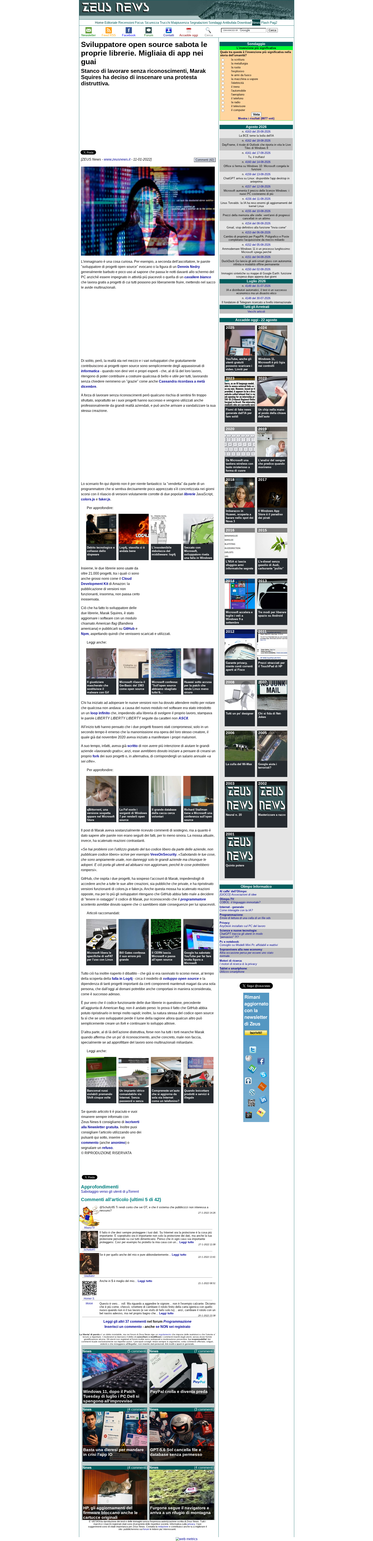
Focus (139, 22)
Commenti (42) (205, 159)
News (256, 22)
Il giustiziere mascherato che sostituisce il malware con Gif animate (98, 688)
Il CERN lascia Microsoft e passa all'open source (163, 956)
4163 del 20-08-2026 (257, 131)
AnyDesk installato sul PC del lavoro (242, 926)
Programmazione (231, 914)
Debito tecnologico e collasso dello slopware (101, 551)
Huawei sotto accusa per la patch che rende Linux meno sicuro (198, 687)
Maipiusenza (180, 22)
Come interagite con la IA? (236, 910)
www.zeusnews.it (117, 159)
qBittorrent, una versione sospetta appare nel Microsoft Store (100, 815)
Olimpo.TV (227, 899)
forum (146, 1529)
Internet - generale (232, 907)
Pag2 (273, 22)
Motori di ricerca (231, 960)
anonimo (118, 1142)
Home (99, 22)
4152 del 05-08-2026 (257, 244)
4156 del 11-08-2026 (257, 198)
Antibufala (229, 22)
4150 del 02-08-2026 (257, 269)
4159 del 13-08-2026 (257, 174)
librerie (189, 494)
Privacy (224, 922)
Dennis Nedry (188, 267)
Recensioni (126, 22)
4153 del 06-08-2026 (257, 232)
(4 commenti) (137, 1409)
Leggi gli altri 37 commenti (124, 1321)
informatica (90, 371)
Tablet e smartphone (233, 968)
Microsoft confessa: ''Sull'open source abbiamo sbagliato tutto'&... (165, 687)
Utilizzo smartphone (232, 971)
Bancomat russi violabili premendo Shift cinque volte (99, 1094)
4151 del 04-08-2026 (257, 257)
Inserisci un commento (123, 1326)
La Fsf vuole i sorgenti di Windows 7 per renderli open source (133, 815)
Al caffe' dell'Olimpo (233, 891)
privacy (191, 1524)
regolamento (165, 1334)
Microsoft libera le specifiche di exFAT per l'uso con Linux (100, 956)
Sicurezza (152, 22)
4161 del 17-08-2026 (257, 153)
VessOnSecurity (163, 854)
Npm (85, 634)
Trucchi (165, 22)
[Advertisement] (113, 119)
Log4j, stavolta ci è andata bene (132, 549)
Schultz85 (89, 1249)
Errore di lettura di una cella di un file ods (245, 918)
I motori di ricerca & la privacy (238, 964)
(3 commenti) (204, 1409)
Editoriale (110, 22)
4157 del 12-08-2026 (257, 186)
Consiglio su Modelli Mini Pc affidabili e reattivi (249, 945)
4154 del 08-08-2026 (257, 223)
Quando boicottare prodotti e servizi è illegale (196, 1094)
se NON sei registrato (173, 1326)
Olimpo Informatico (256, 886)
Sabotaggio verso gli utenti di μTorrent (110, 1191)
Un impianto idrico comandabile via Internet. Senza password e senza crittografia (131, 1097)
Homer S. (89, 1298)
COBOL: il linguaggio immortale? (240, 902)
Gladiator (89, 1275)
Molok (89, 1303)
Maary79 (89, 1227)
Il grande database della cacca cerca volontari (164, 813)
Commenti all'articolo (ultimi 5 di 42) (121, 1199)
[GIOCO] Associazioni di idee (238, 894)
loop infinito (100, 713)
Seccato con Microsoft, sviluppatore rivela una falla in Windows (198, 553)
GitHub (129, 628)
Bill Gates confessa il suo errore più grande (132, 956)
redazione (163, 1526)
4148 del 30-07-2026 (257, 298)
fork (96, 756)
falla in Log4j (122, 978)
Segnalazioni (199, 22)
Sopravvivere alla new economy (241, 949)
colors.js (88, 499)
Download (244, 22)
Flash (265, 22)
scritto (132, 746)
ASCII (183, 718)
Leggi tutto (186, 1242)
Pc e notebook (229, 941)
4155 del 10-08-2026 (257, 211)
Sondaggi (215, 22)
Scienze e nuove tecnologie (238, 930)
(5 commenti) (137, 1351)
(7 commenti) (204, 1351)
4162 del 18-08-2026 (257, 140)
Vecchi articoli (256, 311)
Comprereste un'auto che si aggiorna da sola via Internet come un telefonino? (166, 1096)
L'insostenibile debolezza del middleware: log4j (164, 551)
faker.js (104, 499)
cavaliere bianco (197, 277)
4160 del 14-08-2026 (257, 162)
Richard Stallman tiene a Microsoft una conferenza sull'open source (198, 815)
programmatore (193, 899)
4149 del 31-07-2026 (257, 286)
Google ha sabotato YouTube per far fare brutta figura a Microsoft (197, 958)
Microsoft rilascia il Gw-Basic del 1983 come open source (132, 685)
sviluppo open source (181, 978)
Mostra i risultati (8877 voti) (256, 118)
